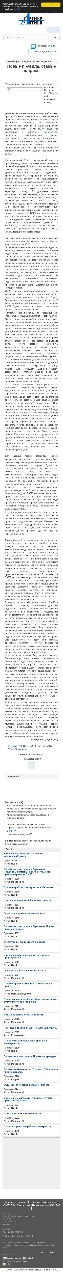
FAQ (58, 1205)
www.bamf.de (50, 132)
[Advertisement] (31, 789)
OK (51, 4)
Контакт (36, 1202)
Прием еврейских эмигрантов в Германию (29, 887)
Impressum (10, 1202)
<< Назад (12, 746)
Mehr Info (17, 9)
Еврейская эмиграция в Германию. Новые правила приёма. (29, 927)
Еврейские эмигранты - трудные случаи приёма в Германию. (28, 1099)
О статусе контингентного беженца (24, 941)
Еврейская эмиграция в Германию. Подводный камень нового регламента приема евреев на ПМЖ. (27, 872)
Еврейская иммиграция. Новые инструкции (30, 1056)
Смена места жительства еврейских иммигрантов (25, 1041)
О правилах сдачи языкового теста (25, 970)
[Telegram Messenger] (12, 1258)
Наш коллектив (40, 1205)
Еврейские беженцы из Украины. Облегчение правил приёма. (31, 1070)
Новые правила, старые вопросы (24, 1014)
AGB (52, 1205)
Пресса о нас (23, 1205)
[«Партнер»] (31, 18)
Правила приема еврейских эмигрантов (28, 1126)
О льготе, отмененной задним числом (26, 1084)
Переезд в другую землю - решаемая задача (30, 1027)
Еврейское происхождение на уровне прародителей (26, 956)
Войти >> (11, 831)
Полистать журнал (45, 46)
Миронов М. (21, 749)
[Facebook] (28, 1258)
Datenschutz (24, 1202)
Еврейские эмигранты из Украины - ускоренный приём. (25, 854)
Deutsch (52, 1252)
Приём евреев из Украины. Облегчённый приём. (28, 984)
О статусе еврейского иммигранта (24, 913)
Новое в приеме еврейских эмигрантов (27, 900)
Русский (44, 1252)
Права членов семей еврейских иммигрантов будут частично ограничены (31, 1000)
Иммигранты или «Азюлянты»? (22, 1113)
